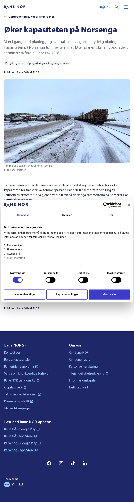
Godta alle (109, 294)
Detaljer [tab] (67, 214)
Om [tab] (111, 214)
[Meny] (126, 7)
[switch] (50, 280)
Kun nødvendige (24, 294)
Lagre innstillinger (67, 294)
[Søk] (117, 7)
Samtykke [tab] (23, 214)
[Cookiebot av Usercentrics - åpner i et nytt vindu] (106, 205)
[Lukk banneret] (129, 205)
